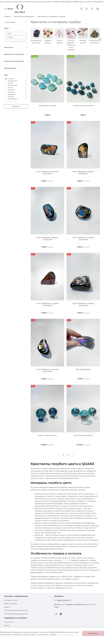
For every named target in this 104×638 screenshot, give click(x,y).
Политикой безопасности (67, 635)
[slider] (6, 41)
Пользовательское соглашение (16, 610)
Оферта (7, 607)
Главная (7, 16)
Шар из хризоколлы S (47, 435)
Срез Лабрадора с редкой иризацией (47, 173)
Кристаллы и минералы (24, 16)
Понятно (93, 633)
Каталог (7, 625)
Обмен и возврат (10, 604)
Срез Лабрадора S (83, 369)
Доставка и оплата (11, 600)
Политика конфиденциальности (16, 614)
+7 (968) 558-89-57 (62, 600)
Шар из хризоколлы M (83, 435)
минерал (65, 560)
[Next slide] (100, 39)
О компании (8, 622)
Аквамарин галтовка (47, 106)
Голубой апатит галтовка (83, 106)
